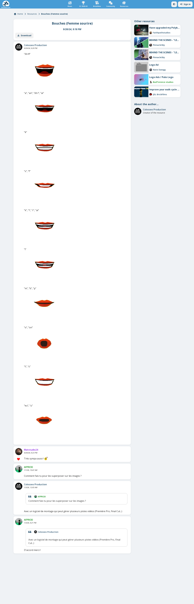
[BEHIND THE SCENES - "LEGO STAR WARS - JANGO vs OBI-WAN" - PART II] (141, 42)
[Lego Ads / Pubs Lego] (141, 79)
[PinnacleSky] (150, 45)
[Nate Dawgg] (150, 69)
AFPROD (28, 467)
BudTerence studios (163, 82)
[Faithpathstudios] (150, 32)
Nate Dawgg (159, 69)
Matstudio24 (31, 449)
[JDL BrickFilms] (150, 94)
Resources (32, 14)
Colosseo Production (35, 45)
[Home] (6, 4)
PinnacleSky (159, 45)
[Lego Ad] (141, 67)
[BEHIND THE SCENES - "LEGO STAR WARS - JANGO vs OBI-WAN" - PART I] (141, 54)
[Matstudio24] (18, 451)
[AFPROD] (18, 468)
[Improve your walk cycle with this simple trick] (141, 92)
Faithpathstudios (161, 32)
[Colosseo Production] (18, 47)
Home (20, 14)
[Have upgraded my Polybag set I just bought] (141, 30)
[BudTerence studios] (150, 82)
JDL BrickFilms (160, 94)
